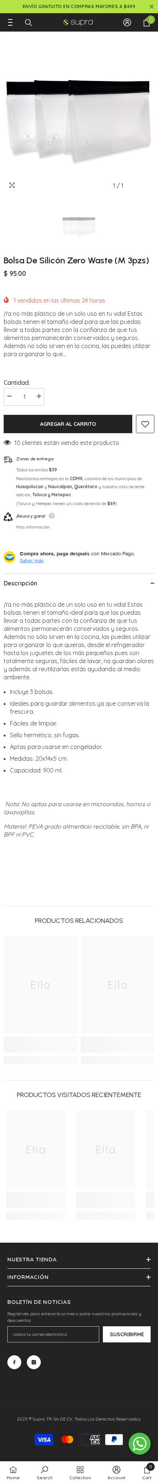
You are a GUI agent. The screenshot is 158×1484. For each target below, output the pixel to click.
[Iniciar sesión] (127, 22)
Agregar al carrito (68, 424)
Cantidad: (17, 382)
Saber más (32, 560)
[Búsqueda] (28, 22)
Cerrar (151, 7)
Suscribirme (127, 1334)
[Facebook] (14, 1362)
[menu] (8, 22)
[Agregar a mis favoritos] (145, 424)
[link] (40, 1045)
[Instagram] (34, 1362)
